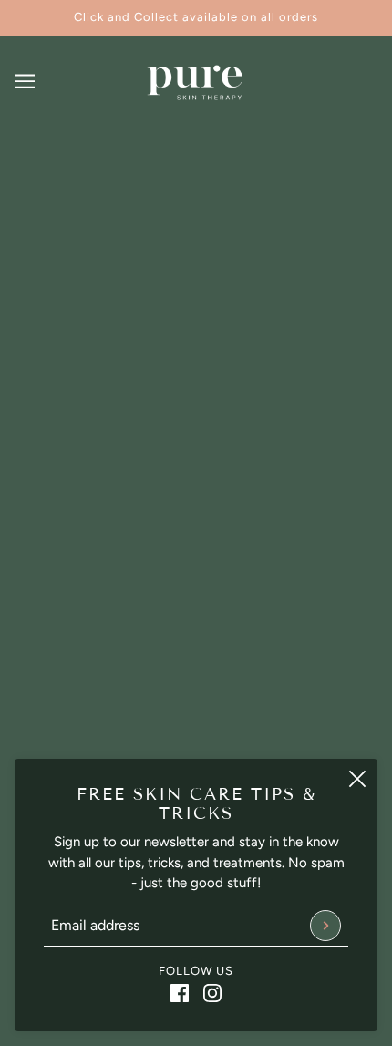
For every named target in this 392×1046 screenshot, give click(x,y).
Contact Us (196, 754)
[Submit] (325, 925)
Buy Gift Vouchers (196, 698)
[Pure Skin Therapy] (196, 81)
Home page (208, 356)
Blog (196, 727)
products (223, 377)
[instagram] (212, 992)
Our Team (196, 643)
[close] (357, 779)
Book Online (196, 671)
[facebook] (180, 992)
